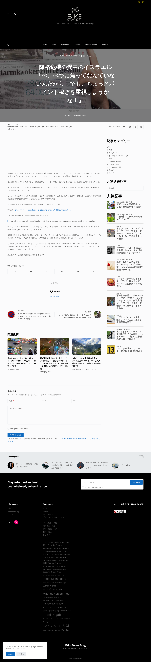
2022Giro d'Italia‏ (64, 548)
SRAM (69, 611)
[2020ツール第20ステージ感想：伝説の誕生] (11, 465)
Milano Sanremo (48, 597)
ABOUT (54, 45)
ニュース (91, 56)
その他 (109, 150)
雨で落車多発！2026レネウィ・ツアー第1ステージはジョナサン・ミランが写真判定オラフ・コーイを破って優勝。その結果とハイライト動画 (54, 363)
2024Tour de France (48, 557)
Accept (10, 654)
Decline (21, 654)
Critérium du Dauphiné (59, 569)
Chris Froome (47, 569)
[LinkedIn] (141, 127)
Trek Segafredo (47, 622)
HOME (45, 45)
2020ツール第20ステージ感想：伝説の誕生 (27, 465)
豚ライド (110, 173)
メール (44, 401)
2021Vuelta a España (50, 548)
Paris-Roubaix (48, 600)
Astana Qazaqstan (49, 566)
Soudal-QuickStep (49, 611)
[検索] (8, 45)
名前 (11, 401)
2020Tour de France (61, 542)
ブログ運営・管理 (114, 161)
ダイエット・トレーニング (117, 156)
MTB (109, 147)
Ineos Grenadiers (54, 578)
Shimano (62, 607)
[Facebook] (124, 127)
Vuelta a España (48, 630)
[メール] (93, 271)
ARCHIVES (77, 45)
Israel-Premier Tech (48, 583)
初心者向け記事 (113, 164)
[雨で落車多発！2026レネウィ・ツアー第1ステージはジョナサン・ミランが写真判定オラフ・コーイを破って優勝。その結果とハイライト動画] (54, 346)
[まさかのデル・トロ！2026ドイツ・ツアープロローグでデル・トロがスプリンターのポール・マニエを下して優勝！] (22, 346)
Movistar (57, 597)
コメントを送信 (15, 435)
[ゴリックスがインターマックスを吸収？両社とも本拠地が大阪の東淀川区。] (45, 465)
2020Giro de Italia (48, 542)
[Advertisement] (54, 153)
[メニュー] (9, 14)
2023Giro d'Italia (61, 551)
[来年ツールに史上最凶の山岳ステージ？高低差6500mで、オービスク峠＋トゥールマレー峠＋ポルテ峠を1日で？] (86, 346)
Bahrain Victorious (61, 566)
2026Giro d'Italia (63, 560)
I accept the (19, 429)
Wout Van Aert (62, 630)
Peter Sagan (60, 600)
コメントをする (15, 408)
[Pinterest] (136, 127)
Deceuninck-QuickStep (52, 572)
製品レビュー (112, 170)
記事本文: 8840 (54, 296)
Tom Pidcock (65, 619)
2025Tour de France (50, 560)
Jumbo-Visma (49, 586)
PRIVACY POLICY (91, 45)
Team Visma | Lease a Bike (51, 619)
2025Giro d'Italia (60, 557)
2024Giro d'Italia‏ (65, 554)
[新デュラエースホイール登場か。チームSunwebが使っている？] (80, 465)
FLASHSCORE (137, 504)
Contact (11, 514)
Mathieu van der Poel (56, 593)
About (10, 508)
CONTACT (105, 45)
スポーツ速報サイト (122, 504)
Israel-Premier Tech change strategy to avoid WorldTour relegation (43, 210)
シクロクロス (112, 153)
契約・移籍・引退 (114, 167)
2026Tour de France (52, 563)
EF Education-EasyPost (49, 575)
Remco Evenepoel (53, 603)
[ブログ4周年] (115, 465)
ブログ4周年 (125, 465)
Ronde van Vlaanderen (50, 608)
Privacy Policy (23, 429)
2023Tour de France (51, 554)
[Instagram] (142, 2)
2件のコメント (91, 369)
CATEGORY (65, 45)
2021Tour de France (52, 545)
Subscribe (136, 482)
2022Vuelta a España (49, 551)
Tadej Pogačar (53, 615)
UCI (66, 626)
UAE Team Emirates (52, 626)
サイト (75, 401)
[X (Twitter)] (139, 2)
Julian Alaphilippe (60, 583)
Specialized (62, 611)
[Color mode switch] (15, 14)
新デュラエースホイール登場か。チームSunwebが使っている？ (97, 465)
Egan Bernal (60, 575)
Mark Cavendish (52, 589)
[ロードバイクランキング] (120, 511)
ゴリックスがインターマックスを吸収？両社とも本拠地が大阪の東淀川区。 (62, 465)
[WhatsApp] (78, 271)
